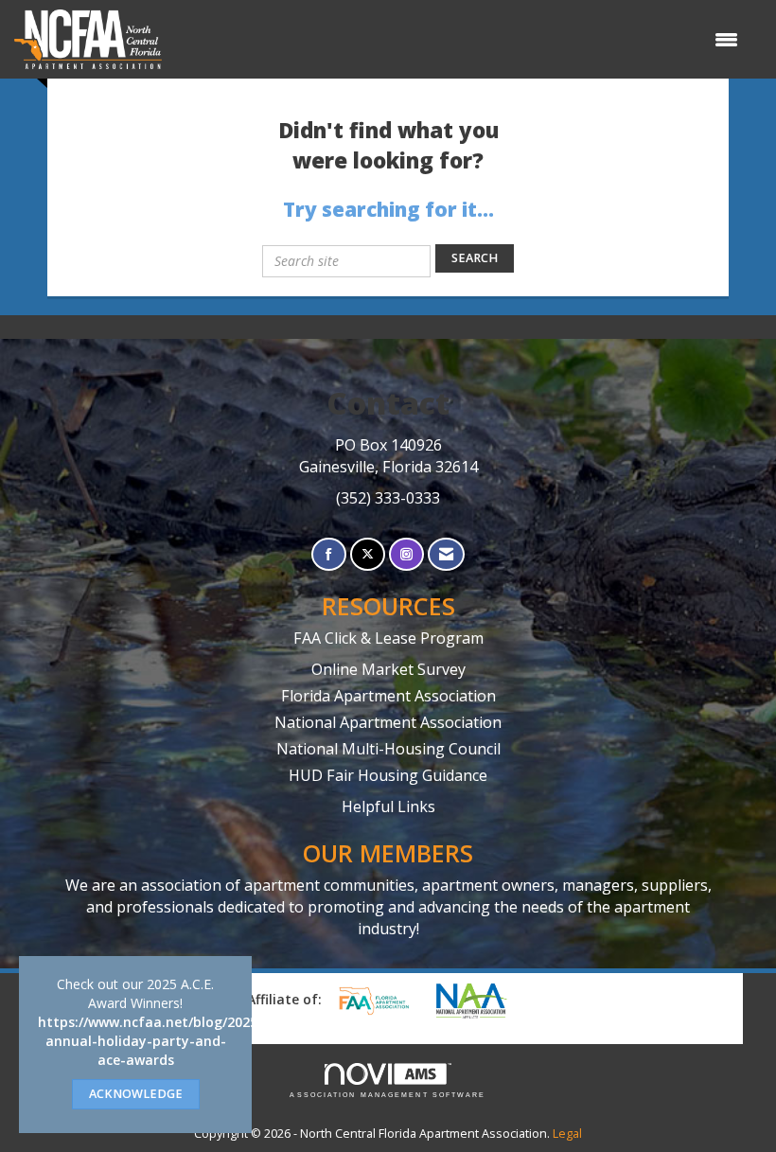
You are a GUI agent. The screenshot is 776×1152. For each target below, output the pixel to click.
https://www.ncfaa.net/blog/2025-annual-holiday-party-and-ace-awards (150, 1041)
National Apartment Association (388, 722)
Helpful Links (388, 806)
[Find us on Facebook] (328, 554)
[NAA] (481, 1001)
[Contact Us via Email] (446, 554)
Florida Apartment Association (388, 695)
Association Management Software (387, 1094)
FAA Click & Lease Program (388, 638)
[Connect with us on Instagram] (406, 554)
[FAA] (380, 1000)
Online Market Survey (388, 669)
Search (474, 258)
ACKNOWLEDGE (136, 1094)
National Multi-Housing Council (388, 748)
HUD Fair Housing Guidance (388, 775)
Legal (567, 1133)
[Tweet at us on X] (367, 554)
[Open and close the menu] (459, 40)
